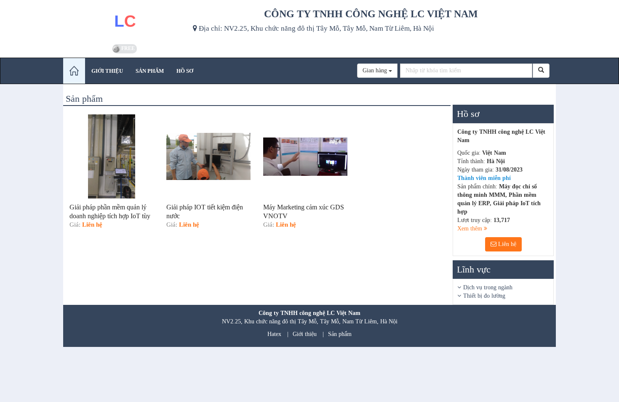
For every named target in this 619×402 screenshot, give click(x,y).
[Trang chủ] (74, 71)
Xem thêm (470, 228)
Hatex (274, 334)
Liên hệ (506, 244)
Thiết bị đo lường (484, 296)
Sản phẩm (340, 334)
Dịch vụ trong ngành (487, 287)
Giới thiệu (305, 334)
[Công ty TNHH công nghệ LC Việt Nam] (124, 21)
